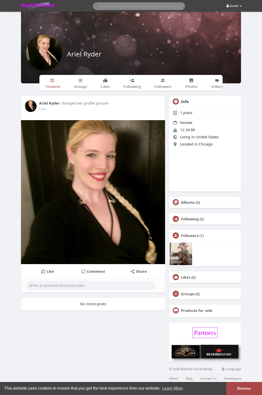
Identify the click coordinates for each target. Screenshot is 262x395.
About (173, 378)
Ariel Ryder (84, 54)
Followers (190, 235)
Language (233, 369)
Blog (189, 378)
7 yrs (42, 109)
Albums (188, 202)
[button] (139, 6)
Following (190, 219)
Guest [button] (234, 5)
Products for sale (196, 310)
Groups (187, 294)
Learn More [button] (172, 388)
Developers (232, 378)
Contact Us (208, 378)
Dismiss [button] (244, 388)
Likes (185, 277)
